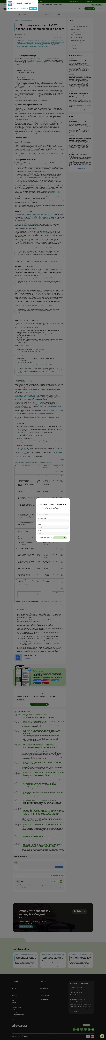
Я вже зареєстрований (46, 537)
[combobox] (53, 533)
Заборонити (24, 8)
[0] (102, 1036)
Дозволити (33, 8)
